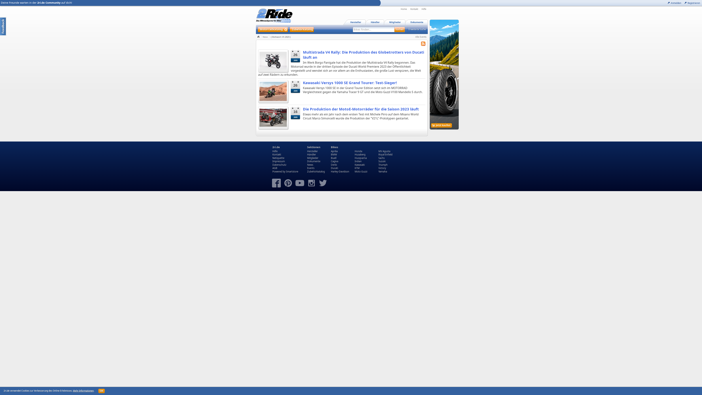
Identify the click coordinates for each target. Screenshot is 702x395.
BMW (334, 154)
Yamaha (382, 171)
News (265, 36)
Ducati (334, 168)
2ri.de (276, 147)
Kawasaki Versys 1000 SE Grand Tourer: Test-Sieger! (350, 82)
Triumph (383, 164)
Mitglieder (312, 158)
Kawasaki (360, 164)
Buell (333, 158)
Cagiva (334, 161)
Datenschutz (279, 164)
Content (3, 26)
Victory (382, 168)
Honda (358, 151)
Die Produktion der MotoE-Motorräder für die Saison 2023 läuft (361, 109)
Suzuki (382, 161)
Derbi (334, 164)
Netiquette (278, 158)
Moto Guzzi (361, 171)
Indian (358, 161)
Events (310, 168)
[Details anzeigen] (273, 60)
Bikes (334, 147)
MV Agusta (384, 151)
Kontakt (414, 9)
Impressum (278, 161)
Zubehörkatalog (316, 171)
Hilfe (424, 9)
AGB (274, 168)
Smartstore (292, 171)
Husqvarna (361, 158)
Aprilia (334, 151)
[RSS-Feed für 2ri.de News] (423, 44)
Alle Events (421, 36)
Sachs (381, 158)
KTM (357, 168)
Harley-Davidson (340, 171)
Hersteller (312, 151)
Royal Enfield (385, 154)
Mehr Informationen (83, 390)
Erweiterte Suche (417, 29)
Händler (311, 154)
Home (404, 9)
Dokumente (313, 161)
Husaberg (360, 154)
